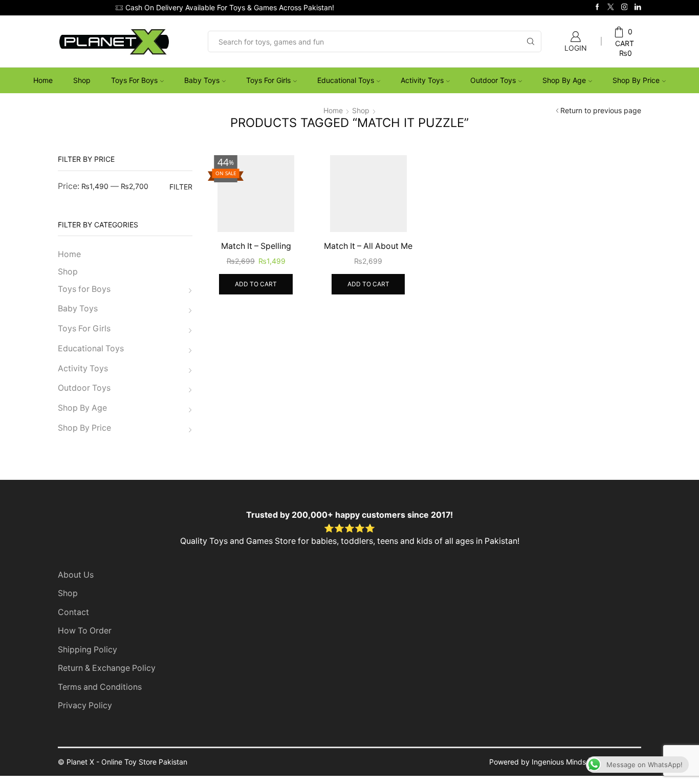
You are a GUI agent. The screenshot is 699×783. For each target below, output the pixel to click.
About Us (76, 575)
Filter (180, 186)
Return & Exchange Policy (107, 668)
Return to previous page (600, 110)
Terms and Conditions (100, 687)
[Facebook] (597, 7)
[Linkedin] (638, 7)
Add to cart (256, 284)
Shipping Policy (87, 649)
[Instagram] (624, 7)
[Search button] (530, 41)
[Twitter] (610, 7)
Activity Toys (422, 80)
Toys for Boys (134, 80)
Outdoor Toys (493, 80)
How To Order (85, 631)
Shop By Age (564, 80)
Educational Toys (345, 80)
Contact (73, 612)
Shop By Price (636, 80)
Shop (82, 80)
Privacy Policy (85, 705)
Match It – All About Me (368, 246)
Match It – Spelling (256, 246)
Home (43, 80)
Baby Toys (202, 80)
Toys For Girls (268, 80)
